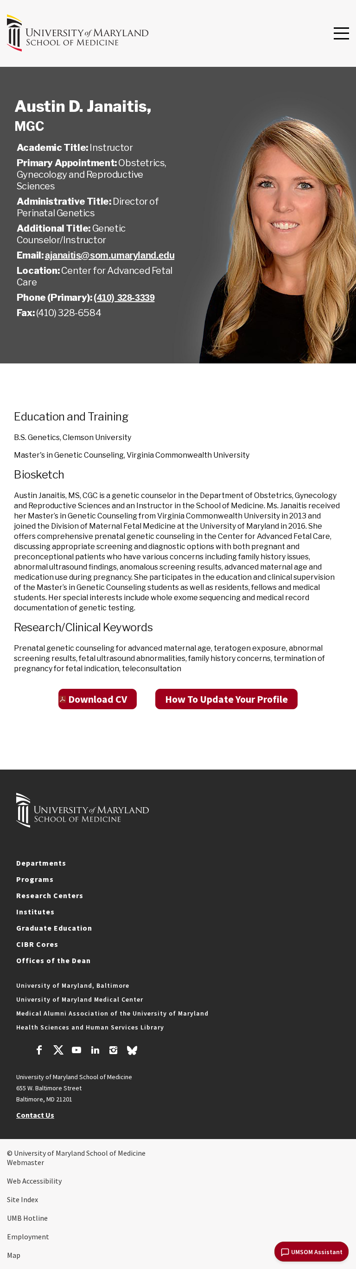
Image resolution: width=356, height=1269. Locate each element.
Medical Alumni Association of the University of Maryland (112, 1013)
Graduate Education (54, 927)
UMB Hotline (27, 1218)
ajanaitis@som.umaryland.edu (109, 255)
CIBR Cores (37, 944)
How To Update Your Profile (226, 699)
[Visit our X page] (58, 1051)
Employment (28, 1236)
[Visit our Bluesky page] (132, 1052)
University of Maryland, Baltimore (72, 985)
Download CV (97, 699)
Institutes (35, 911)
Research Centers (49, 895)
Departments (41, 863)
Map (13, 1255)
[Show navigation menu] (341, 34)
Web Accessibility (34, 1180)
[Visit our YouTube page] (76, 1051)
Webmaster (25, 1162)
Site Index (22, 1199)
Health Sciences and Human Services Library (90, 1027)
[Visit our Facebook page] (39, 1051)
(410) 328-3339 (124, 297)
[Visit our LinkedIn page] (95, 1051)
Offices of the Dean (53, 960)
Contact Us (35, 1115)
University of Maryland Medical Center (79, 999)
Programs (35, 879)
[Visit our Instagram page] (113, 1051)
